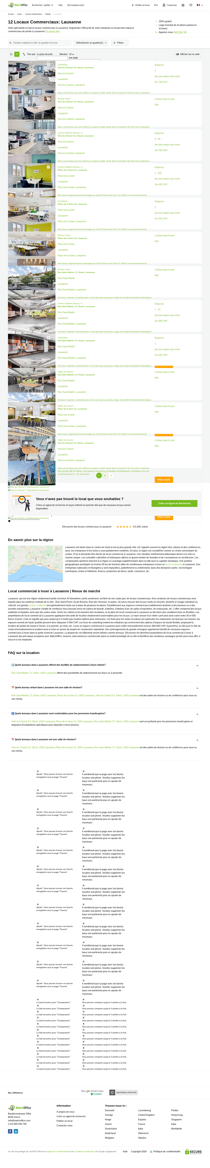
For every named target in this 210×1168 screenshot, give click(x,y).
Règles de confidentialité (57, 1151)
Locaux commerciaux (33, 14)
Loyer (19, 14)
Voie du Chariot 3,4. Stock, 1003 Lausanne (117, 695)
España (142, 1119)
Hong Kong (177, 1115)
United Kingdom (146, 1115)
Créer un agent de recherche (71, 1116)
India (173, 1124)
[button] (48, 65)
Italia (140, 1128)
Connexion (172, 5)
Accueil (11, 14)
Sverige (109, 1115)
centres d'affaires (37, 605)
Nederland (110, 1133)
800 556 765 (180, 32)
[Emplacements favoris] (190, 5)
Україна (142, 1138)
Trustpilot (24, 1078)
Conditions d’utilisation (85, 1151)
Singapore (176, 1119)
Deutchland (111, 1128)
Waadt (47, 14)
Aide (60, 5)
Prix (156, 5)
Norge (108, 1119)
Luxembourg (144, 1110)
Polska (174, 1110)
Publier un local (142, 5)
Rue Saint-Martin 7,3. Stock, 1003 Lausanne (33, 673)
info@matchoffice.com (19, 1120)
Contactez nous (64, 1125)
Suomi (108, 1124)
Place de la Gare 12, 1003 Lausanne (75, 695)
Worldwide (176, 1128)
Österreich (143, 1133)
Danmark (109, 1110)
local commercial (173, 564)
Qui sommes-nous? (75, 5)
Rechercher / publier (41, 5)
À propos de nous (65, 1112)
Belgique (109, 1138)
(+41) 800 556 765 (17, 1124)
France (141, 1124)
